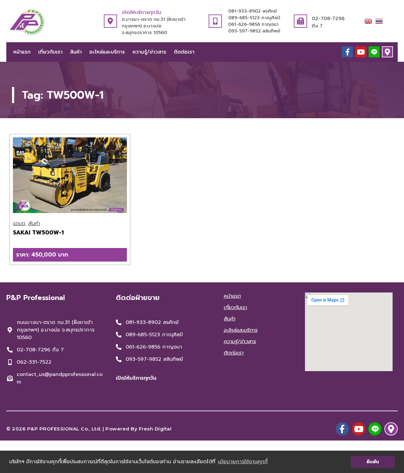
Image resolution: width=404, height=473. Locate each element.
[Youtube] (360, 51)
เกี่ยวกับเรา (50, 52)
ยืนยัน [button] (372, 461)
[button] (70, 255)
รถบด (19, 223)
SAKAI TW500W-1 (38, 232)
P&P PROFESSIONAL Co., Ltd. (64, 429)
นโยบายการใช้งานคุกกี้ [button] (243, 461)
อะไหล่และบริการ (107, 52)
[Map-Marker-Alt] (387, 51)
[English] (368, 21)
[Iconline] (374, 51)
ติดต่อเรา (184, 52)
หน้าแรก (22, 52)
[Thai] (379, 21)
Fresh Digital (155, 429)
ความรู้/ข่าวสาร (149, 52)
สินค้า (76, 52)
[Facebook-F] (347, 51)
